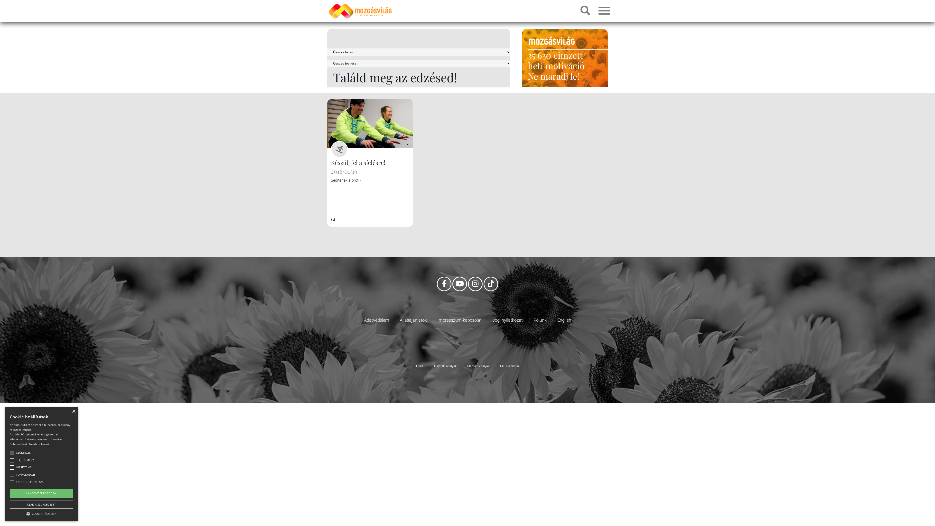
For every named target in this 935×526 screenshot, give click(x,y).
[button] (41, 513)
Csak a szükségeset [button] (41, 504)
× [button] (73, 411)
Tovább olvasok (39, 444)
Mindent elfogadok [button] (41, 493)
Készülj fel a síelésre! (358, 162)
